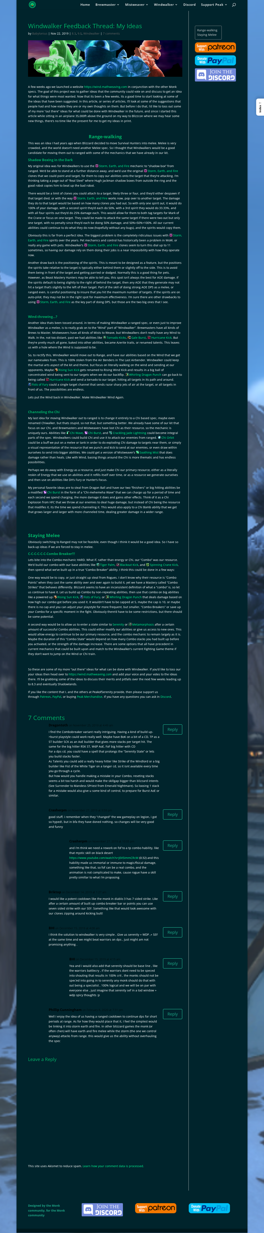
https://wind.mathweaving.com (105, 87)
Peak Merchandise (89, 697)
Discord (189, 5)
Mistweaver (135, 5)
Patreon (45, 697)
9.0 (80, 33)
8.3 (74, 33)
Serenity (118, 624)
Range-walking (207, 30)
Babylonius (39, 33)
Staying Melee (207, 35)
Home (85, 5)
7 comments (111, 33)
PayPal (56, 697)
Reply (172, 729)
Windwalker (164, 5)
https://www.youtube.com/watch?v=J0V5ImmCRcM (103, 858)
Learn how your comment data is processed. (113, 1166)
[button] (260, 107)
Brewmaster (105, 5)
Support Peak (212, 5)
